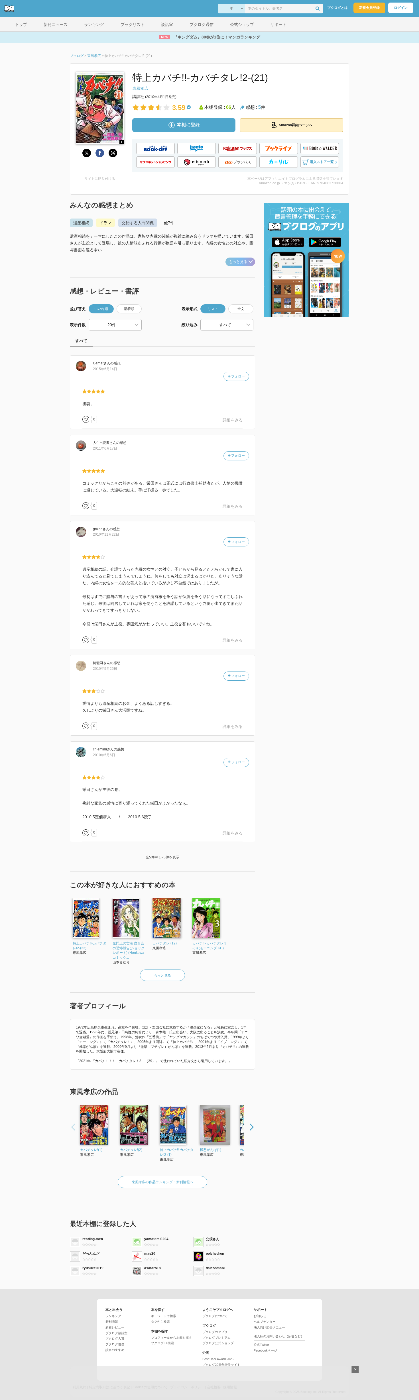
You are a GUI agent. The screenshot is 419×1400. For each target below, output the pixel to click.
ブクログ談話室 (116, 1333)
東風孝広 (140, 88)
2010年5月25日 (105, 669)
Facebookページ (265, 1350)
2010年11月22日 (106, 534)
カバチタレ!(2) (131, 1150)
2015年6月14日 (105, 369)
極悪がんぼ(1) (210, 1150)
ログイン (401, 8)
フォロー (237, 376)
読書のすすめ (114, 1350)
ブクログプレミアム (216, 1337)
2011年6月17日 (105, 448)
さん (101, 363)
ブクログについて (214, 1316)
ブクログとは (337, 8)
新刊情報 (111, 1321)
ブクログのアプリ (214, 1332)
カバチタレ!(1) (91, 1150)
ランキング (113, 1316)
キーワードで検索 (163, 1316)
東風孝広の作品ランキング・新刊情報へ (162, 1182)
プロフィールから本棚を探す (171, 1337)
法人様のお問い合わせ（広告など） (279, 1336)
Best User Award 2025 (217, 1359)
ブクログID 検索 (162, 1343)
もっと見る (238, 262)
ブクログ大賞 (114, 1338)
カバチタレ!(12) (164, 943)
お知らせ (260, 1316)
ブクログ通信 (114, 1344)
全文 (240, 309)
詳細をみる (233, 420)
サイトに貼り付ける (99, 179)
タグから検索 (160, 1321)
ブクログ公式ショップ (218, 1343)
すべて (81, 340)
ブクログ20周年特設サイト (221, 1364)
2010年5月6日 (104, 755)
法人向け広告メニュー (269, 1327)
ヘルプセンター (265, 1321)
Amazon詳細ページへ (295, 125)
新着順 (129, 309)
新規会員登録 (369, 8)
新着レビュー (114, 1327)
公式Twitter (261, 1344)
